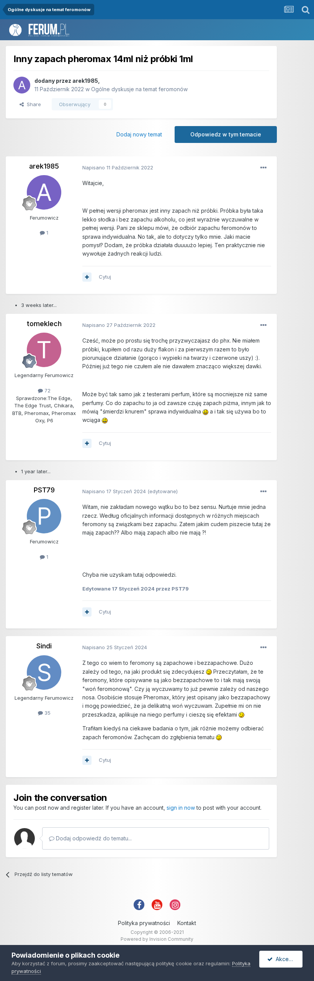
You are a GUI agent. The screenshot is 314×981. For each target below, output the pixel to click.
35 (47, 713)
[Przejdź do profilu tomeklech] (44, 350)
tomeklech (44, 324)
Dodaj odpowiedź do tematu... (93, 838)
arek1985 (85, 80)
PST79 (44, 490)
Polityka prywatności (144, 923)
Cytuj (105, 277)
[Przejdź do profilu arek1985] (21, 85)
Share (32, 104)
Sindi (44, 646)
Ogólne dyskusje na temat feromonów (139, 89)
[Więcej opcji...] (263, 167)
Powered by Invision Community (157, 939)
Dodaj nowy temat (139, 134)
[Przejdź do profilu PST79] (44, 516)
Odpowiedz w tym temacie (225, 134)
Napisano (117, 167)
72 (47, 390)
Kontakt (186, 923)
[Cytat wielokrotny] (87, 277)
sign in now (181, 807)
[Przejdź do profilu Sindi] (44, 672)
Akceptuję (287, 959)
